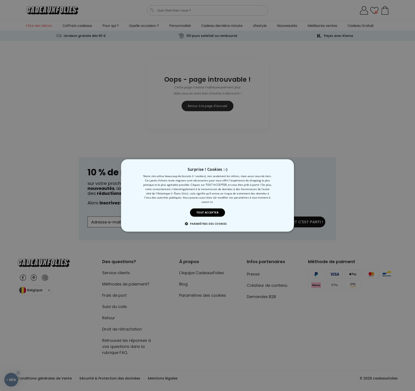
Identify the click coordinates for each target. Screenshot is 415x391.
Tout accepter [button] (207, 212)
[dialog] (207, 195)
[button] (207, 223)
